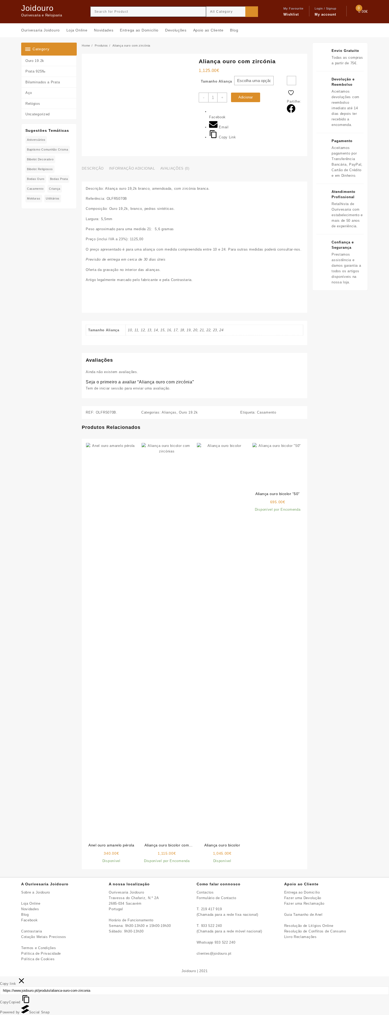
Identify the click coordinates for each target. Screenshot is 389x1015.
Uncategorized (37, 114)
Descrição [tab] (93, 168)
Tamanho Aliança (216, 81)
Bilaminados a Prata (42, 82)
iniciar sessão (111, 388)
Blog (25, 915)
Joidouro (37, 8)
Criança (54, 188)
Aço (28, 93)
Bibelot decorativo (40, 159)
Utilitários (53, 198)
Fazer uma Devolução (302, 898)
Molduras (33, 198)
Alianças (169, 412)
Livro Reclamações (300, 937)
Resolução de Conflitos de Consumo (315, 931)
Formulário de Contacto (216, 898)
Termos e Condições (38, 948)
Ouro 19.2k (34, 61)
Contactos (205, 892)
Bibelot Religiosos (40, 169)
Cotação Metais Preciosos (43, 937)
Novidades (30, 909)
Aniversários (36, 139)
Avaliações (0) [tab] (174, 168)
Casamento (35, 188)
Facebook (29, 920)
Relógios (32, 104)
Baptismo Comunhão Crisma (47, 149)
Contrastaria (31, 931)
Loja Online (30, 903)
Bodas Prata (59, 178)
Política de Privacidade (41, 953)
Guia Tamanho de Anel (303, 915)
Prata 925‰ (35, 71)
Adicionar (245, 97)
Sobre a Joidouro (35, 892)
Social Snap (39, 1012)
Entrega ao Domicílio (302, 892)
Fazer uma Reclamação (304, 903)
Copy (10, 1002)
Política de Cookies (38, 959)
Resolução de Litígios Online (308, 926)
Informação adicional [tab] (132, 168)
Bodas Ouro (35, 178)
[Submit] (251, 11)
